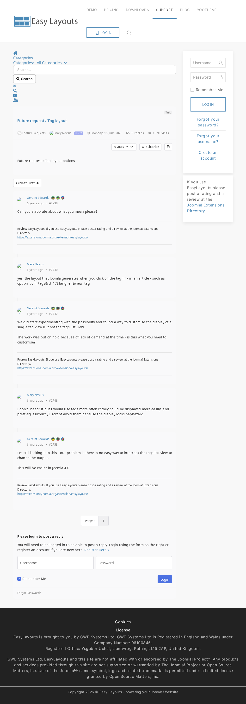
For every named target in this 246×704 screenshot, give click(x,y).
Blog (185, 10)
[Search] (129, 32)
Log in (208, 104)
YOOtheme (207, 10)
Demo (91, 10)
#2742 (53, 314)
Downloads (137, 10)
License (123, 630)
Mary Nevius (35, 264)
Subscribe (151, 147)
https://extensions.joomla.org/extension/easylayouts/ (52, 237)
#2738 (53, 203)
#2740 (53, 270)
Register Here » (96, 550)
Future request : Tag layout (42, 120)
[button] (94, 90)
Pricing (111, 10)
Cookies (123, 621)
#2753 (53, 444)
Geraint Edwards (38, 198)
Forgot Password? (29, 593)
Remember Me (34, 579)
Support (164, 10)
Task (168, 112)
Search (26, 79)
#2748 (53, 400)
